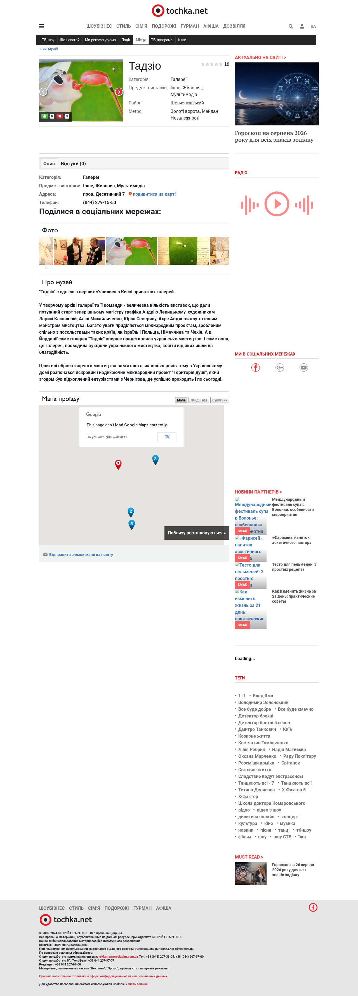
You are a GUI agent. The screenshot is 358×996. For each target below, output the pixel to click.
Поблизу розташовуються (195, 533)
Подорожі (164, 26)
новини (245, 830)
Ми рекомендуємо (100, 40)
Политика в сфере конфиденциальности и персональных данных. (120, 976)
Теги (240, 678)
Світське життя (254, 769)
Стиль (123, 26)
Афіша (211, 26)
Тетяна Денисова (256, 789)
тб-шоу (303, 830)
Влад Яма (263, 695)
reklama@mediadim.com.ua (118, 956)
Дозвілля (234, 26)
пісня (265, 830)
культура (247, 823)
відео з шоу (269, 810)
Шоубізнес (99, 26)
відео (244, 810)
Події (125, 40)
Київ (287, 729)
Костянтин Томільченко (263, 742)
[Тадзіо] (79, 250)
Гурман (190, 26)
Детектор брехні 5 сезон (264, 722)
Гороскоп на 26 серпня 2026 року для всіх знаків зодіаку (293, 869)
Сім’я (141, 26)
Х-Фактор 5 (294, 789)
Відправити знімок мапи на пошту (81, 554)
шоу (262, 837)
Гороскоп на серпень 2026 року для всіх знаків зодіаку (274, 136)
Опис (49, 163)
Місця (141, 40)
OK (166, 437)
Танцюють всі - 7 (256, 783)
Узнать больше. (137, 984)
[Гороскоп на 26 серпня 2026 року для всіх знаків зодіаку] (251, 873)
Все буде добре (254, 709)
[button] (302, 26)
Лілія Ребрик (251, 749)
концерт (290, 816)
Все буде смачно (296, 709)
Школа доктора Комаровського (271, 803)
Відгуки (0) (73, 163)
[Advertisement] (134, 138)
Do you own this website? (107, 437)
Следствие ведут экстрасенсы (270, 776)
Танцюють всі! (296, 783)
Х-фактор (248, 796)
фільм (244, 837)
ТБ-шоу (48, 40)
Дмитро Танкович (257, 729)
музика (287, 823)
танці (283, 830)
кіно (268, 823)
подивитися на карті (154, 194)
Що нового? (69, 40)
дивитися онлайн (256, 816)
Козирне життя (254, 736)
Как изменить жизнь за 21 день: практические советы (294, 596)
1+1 (242, 695)
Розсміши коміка (256, 763)
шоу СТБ (282, 837)
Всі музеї (50, 48)
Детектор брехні (255, 716)
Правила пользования (55, 976)
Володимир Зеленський (263, 702)
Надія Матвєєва (289, 749)
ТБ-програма (162, 40)
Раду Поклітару (299, 756)
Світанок (290, 763)
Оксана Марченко (257, 756)
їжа (302, 837)
